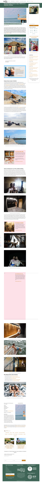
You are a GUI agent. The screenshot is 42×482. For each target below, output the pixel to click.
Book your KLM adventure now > (19, 75)
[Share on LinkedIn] (0, 240)
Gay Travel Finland (15, 434)
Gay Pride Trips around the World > (16, 379)
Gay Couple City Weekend (22, 432)
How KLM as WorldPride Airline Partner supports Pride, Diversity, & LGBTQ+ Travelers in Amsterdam (33, 75)
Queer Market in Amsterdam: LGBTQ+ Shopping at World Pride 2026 (33, 71)
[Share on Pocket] (0, 243)
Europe (11, 432)
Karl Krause (7, 430)
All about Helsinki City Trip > (18, 281)
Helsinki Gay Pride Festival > (13, 378)
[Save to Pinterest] (0, 239)
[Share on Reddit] (0, 241)
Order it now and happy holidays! (34, 52)
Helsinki (24, 434)
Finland (13, 432)
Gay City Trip (16, 432)
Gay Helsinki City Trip (19, 273)
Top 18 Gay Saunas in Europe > (18, 230)
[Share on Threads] (0, 237)
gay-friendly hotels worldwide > (15, 380)
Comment (24, 460)
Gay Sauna (6, 434)
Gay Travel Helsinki (20, 434)
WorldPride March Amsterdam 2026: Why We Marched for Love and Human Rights (33, 60)
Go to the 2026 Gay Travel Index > (19, 161)
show (9, 35)
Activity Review (7, 432)
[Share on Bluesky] (0, 244)
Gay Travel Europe (10, 434)
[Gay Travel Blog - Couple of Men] (5, 1)
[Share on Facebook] (0, 236)
